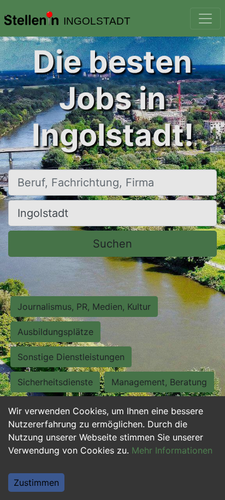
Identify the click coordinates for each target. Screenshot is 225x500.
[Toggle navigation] (205, 19)
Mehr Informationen (172, 450)
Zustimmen (36, 482)
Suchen (112, 243)
